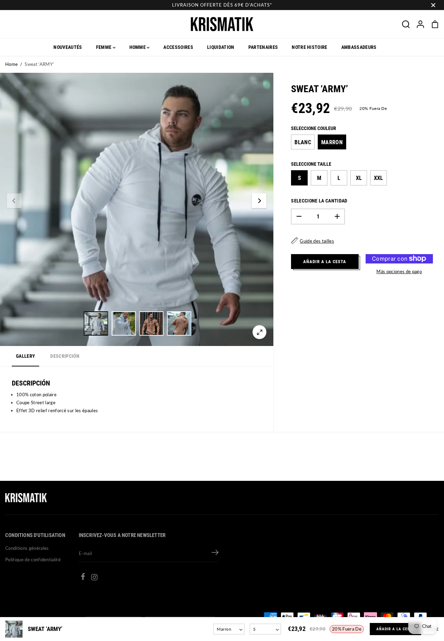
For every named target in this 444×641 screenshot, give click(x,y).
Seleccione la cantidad (319, 200)
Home (11, 64)
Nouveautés (67, 47)
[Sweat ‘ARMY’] (259, 332)
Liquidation (220, 47)
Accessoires (178, 47)
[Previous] (14, 200)
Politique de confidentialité (33, 559)
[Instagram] (94, 578)
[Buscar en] (406, 24)
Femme (104, 47)
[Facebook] (83, 577)
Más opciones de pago (399, 271)
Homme (138, 47)
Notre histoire (309, 47)
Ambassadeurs (359, 47)
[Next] (259, 200)
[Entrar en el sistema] (420, 24)
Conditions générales (27, 548)
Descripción (64, 356)
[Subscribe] (215, 553)
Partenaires (263, 47)
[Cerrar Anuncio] (433, 5)
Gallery (25, 356)
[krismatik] (222, 24)
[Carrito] (435, 24)
